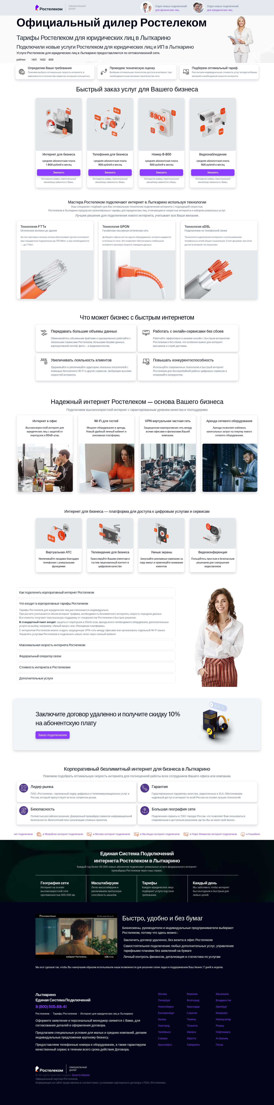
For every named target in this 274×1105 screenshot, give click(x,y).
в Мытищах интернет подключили (153, 834)
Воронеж (192, 994)
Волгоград (193, 1000)
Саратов (192, 1013)
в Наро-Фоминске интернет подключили (206, 834)
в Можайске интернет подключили (56, 834)
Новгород (164, 1025)
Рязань (220, 1025)
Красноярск (165, 1044)
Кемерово (222, 1013)
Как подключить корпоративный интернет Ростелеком (56, 592)
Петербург (164, 1000)
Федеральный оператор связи (40, 656)
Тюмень (191, 1019)
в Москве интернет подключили (104, 834)
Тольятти (192, 1025)
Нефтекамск (223, 1032)
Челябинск (164, 1032)
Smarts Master (81, 1075)
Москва (162, 994)
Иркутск (191, 1038)
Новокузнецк (223, 1019)
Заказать (58, 172)
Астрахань (222, 1038)
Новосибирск (166, 1006)
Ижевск (191, 1032)
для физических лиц (167, 10)
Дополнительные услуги (36, 678)
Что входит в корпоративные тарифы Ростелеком (53, 603)
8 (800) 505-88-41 (51, 1006)
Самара (162, 1038)
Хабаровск (193, 1044)
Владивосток (223, 1000)
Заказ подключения (52, 735)
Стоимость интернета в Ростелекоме (44, 667)
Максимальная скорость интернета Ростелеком (52, 645)
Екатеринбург (166, 1013)
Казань (162, 1019)
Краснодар (193, 1006)
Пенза (219, 1044)
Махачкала (222, 994)
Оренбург (221, 1006)
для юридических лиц (219, 10)
